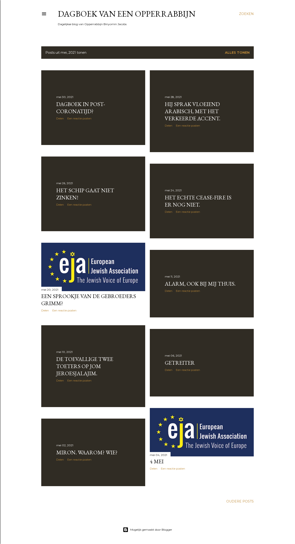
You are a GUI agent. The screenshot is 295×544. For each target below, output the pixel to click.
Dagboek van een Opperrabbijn (126, 13)
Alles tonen (237, 52)
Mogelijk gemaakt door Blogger (151, 529)
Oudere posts (240, 501)
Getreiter (180, 362)
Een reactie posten (79, 118)
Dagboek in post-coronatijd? (80, 108)
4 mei (157, 461)
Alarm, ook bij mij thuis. (200, 283)
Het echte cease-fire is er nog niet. (198, 201)
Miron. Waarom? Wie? (87, 452)
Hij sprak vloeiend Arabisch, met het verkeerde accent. (192, 111)
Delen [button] (60, 118)
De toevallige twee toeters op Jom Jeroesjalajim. (84, 366)
